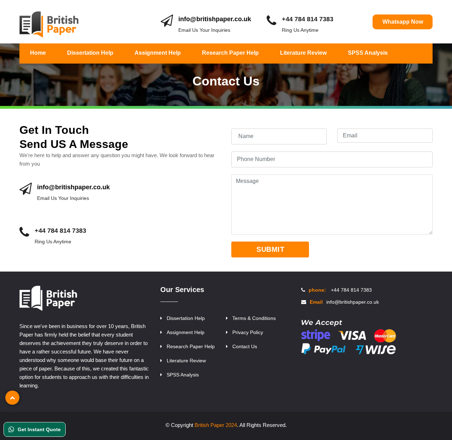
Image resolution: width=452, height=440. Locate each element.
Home (38, 53)
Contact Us (244, 346)
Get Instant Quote (39, 429)
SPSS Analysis (368, 53)
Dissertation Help (90, 53)
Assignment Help (158, 53)
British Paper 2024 (216, 425)
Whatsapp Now (402, 22)
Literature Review (303, 53)
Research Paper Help (230, 53)
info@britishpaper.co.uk (214, 19)
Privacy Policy (247, 332)
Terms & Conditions (254, 318)
